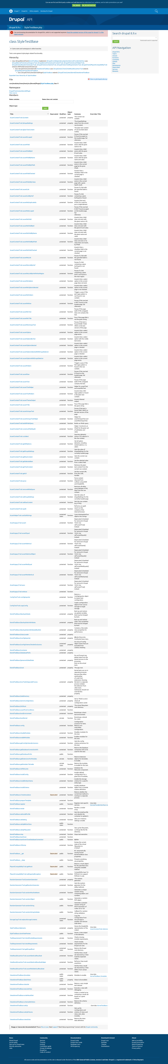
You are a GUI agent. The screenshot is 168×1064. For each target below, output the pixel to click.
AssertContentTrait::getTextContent (21, 467)
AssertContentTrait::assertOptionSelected (23, 345)
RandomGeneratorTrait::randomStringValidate (25, 912)
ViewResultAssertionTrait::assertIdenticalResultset (26, 955)
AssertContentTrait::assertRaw (19, 374)
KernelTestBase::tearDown (18, 837)
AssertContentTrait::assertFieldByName (22, 157)
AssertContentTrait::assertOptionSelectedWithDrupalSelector (29, 352)
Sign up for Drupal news (16, 1044)
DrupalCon (43, 1050)
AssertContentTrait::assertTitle (20, 405)
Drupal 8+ (25, 11)
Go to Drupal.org (11, 11)
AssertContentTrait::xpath (18, 509)
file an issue (44, 1027)
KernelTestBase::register (17, 804)
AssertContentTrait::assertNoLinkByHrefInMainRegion (27, 273)
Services (115, 69)
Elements (115, 71)
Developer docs (75, 1044)
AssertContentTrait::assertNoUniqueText (23, 325)
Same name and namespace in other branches (26, 48)
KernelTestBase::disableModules (20, 733)
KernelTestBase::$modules (98, 976)
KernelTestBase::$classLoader (19, 634)
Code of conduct (45, 1052)
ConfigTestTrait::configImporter (20, 597)
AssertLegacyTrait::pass (17, 585)
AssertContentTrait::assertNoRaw (20, 303)
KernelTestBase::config (17, 725)
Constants (115, 59)
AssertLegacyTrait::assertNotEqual (21, 564)
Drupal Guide (75, 1040)
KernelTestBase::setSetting (18, 819)
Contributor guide (45, 1046)
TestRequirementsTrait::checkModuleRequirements (26, 938)
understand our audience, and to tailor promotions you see (103, 2)
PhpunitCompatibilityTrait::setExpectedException (25, 874)
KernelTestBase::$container (18, 650)
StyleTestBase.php (33, 27)
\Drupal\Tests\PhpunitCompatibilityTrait (94, 65)
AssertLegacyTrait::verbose (18, 591)
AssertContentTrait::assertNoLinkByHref (22, 265)
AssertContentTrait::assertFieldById (21, 151)
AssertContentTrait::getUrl (18, 473)
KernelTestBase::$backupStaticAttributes (23, 622)
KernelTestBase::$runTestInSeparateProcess (24, 682)
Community (44, 1038)
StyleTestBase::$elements (18, 928)
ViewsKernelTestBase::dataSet (19, 984)
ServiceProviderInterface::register (100, 805)
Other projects (34, 11)
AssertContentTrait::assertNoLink (20, 257)
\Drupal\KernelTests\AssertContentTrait (50, 63)
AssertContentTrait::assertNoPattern (21, 295)
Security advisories (15, 1046)
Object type (13, 106)
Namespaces (116, 65)
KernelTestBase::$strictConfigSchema (22, 701)
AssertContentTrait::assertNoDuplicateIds (23, 202)
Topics (114, 53)
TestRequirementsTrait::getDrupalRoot (22, 949)
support (55, 1027)
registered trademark (124, 1060)
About (134, 1038)
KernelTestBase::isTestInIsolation (20, 795)
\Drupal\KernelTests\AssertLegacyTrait (24, 63)
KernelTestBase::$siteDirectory (19, 696)
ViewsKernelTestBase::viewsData (20, 1019)
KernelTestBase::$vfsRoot (18, 706)
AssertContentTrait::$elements (99, 929)
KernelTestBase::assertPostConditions (22, 710)
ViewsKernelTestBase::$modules (20, 975)
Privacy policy (136, 1048)
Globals (114, 61)
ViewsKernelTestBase (43, 69)
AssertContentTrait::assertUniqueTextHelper (24, 419)
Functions (115, 57)
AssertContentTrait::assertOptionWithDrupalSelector (26, 358)
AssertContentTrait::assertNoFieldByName (23, 233)
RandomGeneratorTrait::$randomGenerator (24, 879)
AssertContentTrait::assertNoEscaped (22, 211)
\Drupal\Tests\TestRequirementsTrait (69, 65)
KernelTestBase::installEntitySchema (21, 781)
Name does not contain (50, 99)
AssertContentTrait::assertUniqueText (22, 411)
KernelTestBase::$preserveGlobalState (22, 660)
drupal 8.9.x (14, 27)
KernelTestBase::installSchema (19, 787)
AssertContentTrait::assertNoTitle (20, 318)
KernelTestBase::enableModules (20, 737)
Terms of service (137, 1046)
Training (42, 1042)
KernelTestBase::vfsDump (18, 845)
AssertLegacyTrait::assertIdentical (20, 543)
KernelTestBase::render (17, 808)
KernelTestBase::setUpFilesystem (20, 830)
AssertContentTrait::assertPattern (20, 366)
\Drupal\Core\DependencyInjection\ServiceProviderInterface (66, 61)
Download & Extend (108, 1038)
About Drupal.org (137, 1044)
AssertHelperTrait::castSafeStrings (21, 515)
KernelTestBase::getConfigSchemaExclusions (24, 743)
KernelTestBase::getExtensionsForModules (23, 759)
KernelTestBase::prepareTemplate (20, 800)
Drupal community (92, 1027)
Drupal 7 (17, 11)
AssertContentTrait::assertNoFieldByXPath (23, 242)
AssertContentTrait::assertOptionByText (22, 339)
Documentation (76, 1038)
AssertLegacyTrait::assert (18, 523)
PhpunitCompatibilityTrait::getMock (21, 866)
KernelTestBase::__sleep (17, 860)
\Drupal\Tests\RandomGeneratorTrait (24, 65)
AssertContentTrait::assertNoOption (21, 281)
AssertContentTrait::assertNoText (20, 312)
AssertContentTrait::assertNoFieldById (22, 226)
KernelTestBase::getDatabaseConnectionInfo (24, 749)
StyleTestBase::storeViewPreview (20, 933)
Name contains (14, 99)
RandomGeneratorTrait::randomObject (22, 899)
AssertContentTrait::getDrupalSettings (22, 451)
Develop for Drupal (46, 11)
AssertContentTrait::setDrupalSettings (22, 497)
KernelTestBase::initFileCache (19, 769)
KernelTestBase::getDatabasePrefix (21, 754)
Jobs (10, 1048)
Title (29, 114)
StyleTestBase (47, 72)
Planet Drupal (13, 1040)
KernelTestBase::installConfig (19, 774)
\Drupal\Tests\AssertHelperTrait (74, 63)
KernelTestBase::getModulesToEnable (22, 764)
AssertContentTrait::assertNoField (20, 219)
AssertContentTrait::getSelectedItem (21, 461)
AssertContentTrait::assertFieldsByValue (23, 182)
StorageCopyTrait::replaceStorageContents (23, 919)
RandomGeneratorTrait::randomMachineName (24, 892)
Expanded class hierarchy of (22, 75)
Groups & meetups (46, 1048)
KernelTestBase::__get (17, 853)
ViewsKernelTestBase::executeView (21, 989)
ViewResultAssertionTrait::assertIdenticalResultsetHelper (28, 962)
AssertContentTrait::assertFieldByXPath (22, 165)
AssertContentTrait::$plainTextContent (22, 129)
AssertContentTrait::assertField (20, 144)
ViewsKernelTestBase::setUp (19, 1005)
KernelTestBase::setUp (104, 1005)
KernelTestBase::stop (16, 834)
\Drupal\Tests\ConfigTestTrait (46, 65)
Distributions (105, 1046)
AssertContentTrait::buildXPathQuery (21, 423)
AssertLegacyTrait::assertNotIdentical (22, 574)
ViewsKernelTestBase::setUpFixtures (21, 1012)
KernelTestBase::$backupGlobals (20, 614)
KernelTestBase (34, 61)
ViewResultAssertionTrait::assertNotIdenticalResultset (27, 969)
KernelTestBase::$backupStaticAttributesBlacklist (25, 630)
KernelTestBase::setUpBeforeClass (21, 824)
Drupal (111, 1060)
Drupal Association (138, 1042)
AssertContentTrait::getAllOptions (20, 444)
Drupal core (105, 1040)
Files (113, 63)
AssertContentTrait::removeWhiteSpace (22, 489)
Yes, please (76, 5)
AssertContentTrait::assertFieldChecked (22, 173)
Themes (103, 1044)
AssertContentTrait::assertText (19, 381)
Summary (77, 114)
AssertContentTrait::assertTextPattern (22, 394)
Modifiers (63, 114)
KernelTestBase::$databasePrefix (20, 653)
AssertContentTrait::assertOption (20, 332)
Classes (114, 56)
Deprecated (116, 67)
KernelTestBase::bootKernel (18, 718)
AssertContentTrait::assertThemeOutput (23, 400)
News (11, 1038)
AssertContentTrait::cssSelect (19, 436)
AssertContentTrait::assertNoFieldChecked (23, 250)
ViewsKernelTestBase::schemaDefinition (22, 1002)
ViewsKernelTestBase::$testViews (20, 980)
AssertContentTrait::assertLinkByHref (22, 196)
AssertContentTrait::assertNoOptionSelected (24, 287)
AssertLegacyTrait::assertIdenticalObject (23, 554)
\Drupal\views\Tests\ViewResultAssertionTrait (68, 69)
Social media (13, 1042)
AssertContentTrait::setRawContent (21, 502)
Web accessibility (137, 1040)
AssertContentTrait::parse (18, 481)
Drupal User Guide (76, 1042)
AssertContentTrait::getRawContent (21, 457)
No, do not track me (88, 5)
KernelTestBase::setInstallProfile (20, 814)
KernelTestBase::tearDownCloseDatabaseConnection (26, 839)
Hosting (42, 1044)
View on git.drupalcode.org (98, 79)
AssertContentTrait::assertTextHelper (22, 387)
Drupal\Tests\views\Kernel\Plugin (19, 91)
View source (13, 93)
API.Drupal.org (75, 1046)
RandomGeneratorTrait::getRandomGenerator (24, 885)
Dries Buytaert (139, 1060)
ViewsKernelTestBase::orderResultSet (22, 995)
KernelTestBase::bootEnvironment (20, 713)
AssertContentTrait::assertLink (19, 189)
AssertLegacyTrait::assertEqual (20, 533)
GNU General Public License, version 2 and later (92, 1060)
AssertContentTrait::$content (19, 117)
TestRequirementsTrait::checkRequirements (23, 943)
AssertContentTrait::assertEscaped (21, 137)
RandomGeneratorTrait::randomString (22, 905)
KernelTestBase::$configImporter (20, 638)
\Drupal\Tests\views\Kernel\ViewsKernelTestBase (73, 72)
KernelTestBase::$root (17, 667)
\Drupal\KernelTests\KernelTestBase (26, 70)
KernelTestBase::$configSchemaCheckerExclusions (26, 644)
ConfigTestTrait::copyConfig (19, 605)
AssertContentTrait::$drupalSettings (21, 123)
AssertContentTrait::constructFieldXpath (23, 429)
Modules (104, 1042)
